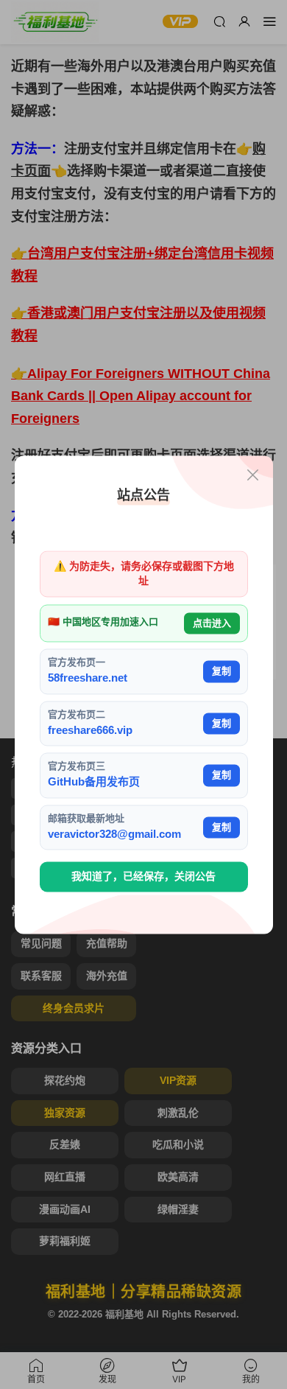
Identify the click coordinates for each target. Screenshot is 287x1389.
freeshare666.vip (90, 730)
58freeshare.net (87, 678)
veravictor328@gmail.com (114, 834)
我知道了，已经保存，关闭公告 (143, 877)
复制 (221, 671)
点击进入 (212, 623)
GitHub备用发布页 (94, 782)
